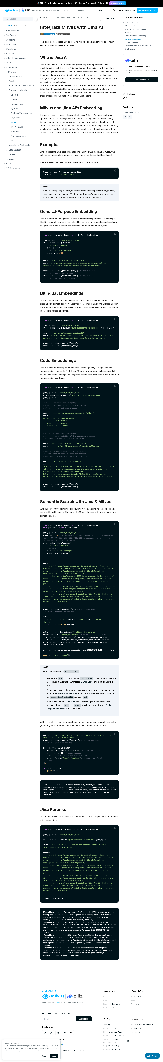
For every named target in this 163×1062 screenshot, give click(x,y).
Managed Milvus (110, 1004)
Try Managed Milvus (147, 10)
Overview (12, 72)
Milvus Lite (86, 682)
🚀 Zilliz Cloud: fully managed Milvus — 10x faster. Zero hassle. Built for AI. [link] (72, 3)
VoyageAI (15, 117)
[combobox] (105, 10)
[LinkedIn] (64, 1032)
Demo (133, 1000)
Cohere (14, 99)
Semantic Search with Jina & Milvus (138, 46)
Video (134, 1004)
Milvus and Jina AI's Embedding (136, 29)
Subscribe (83, 1019)
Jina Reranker (130, 49)
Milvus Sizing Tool (112, 1032)
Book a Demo (130, 10)
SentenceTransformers (21, 113)
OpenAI (14, 95)
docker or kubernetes (66, 693)
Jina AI (14, 122)
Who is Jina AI (130, 26)
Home (9, 25)
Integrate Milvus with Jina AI (133, 23)
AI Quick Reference (112, 1011)
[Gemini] (62, 1044)
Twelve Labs (17, 127)
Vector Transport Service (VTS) (111, 1040)
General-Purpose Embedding (135, 36)
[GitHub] (44, 1032)
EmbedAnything (18, 136)
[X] (51, 1032)
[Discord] (57, 1032)
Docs (48, 10)
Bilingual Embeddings (133, 39)
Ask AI (150, 1055)
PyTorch (14, 108)
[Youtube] (71, 1032)
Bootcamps (136, 997)
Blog (75, 10)
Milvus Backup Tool (112, 1036)
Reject (44, 1056)
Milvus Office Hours (141, 1025)
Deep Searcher (110, 1046)
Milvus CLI (108, 1028)
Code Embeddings (131, 42)
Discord (135, 1028)
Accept (53, 1056)
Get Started (140, 80)
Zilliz (80, 1003)
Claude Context (110, 1049)
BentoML (15, 131)
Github (134, 1032)
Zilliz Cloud (69, 701)
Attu (105, 1025)
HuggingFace (17, 104)
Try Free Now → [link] (118, 3)
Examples (128, 32)
